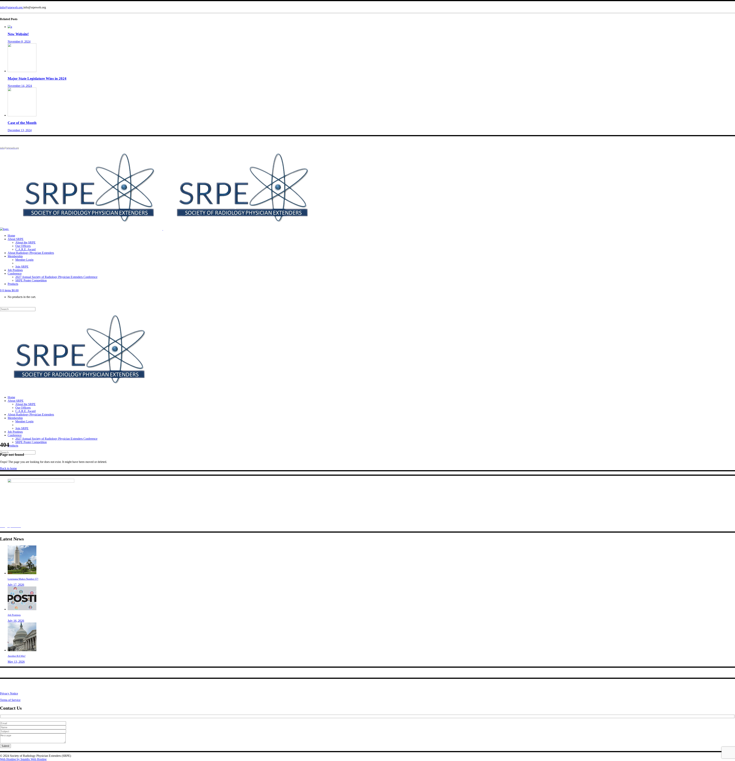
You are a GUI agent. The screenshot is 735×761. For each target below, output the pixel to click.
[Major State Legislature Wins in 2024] (22, 71)
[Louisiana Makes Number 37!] (22, 573)
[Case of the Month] (22, 115)
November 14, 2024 (20, 85)
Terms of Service (10, 700)
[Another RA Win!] (22, 650)
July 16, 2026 (16, 620)
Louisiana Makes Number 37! (23, 578)
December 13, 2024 (20, 130)
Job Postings (14, 614)
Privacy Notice (9, 693)
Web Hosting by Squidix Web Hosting (23, 759)
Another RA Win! (16, 655)
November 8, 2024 (19, 41)
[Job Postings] (22, 609)
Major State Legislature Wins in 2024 (37, 78)
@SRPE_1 (26, 687)
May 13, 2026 (16, 661)
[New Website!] (10, 26)
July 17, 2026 (16, 584)
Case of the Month (22, 123)
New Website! (18, 34)
